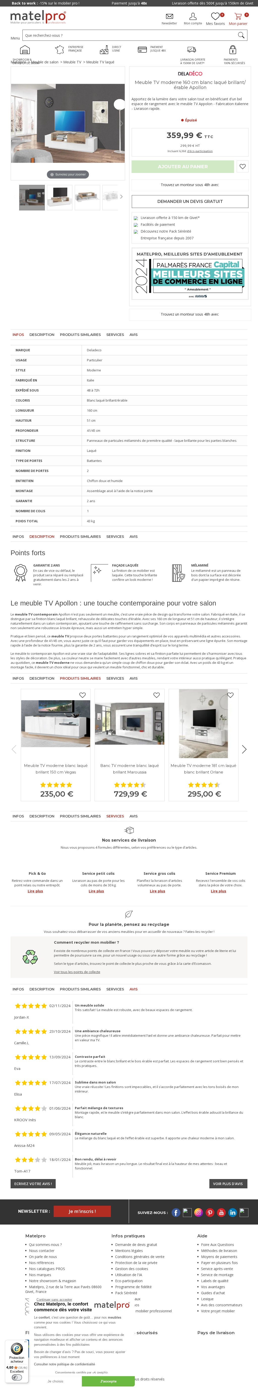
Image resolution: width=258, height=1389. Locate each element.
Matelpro (18, 62)
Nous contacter (41, 1250)
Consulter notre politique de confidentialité (64, 1364)
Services (115, 334)
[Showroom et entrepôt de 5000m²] (26, 50)
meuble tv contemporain (33, 653)
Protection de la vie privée (136, 1262)
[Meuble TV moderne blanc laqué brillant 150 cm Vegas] (55, 723)
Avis (134, 334)
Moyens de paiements (219, 1256)
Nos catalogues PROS (47, 1268)
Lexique (207, 1298)
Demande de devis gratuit (136, 1244)
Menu (15, 38)
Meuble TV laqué (100, 62)
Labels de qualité (215, 1280)
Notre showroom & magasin (52, 1280)
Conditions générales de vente (140, 1256)
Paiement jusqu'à (45, 3)
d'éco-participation (200, 151)
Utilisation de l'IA (128, 1274)
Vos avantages (213, 1286)
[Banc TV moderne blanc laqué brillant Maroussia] (129, 723)
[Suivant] (121, 123)
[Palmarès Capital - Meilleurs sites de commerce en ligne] (190, 273)
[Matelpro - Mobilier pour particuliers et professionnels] (38, 17)
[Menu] (25, 1343)
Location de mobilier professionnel (143, 1311)
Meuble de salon (44, 62)
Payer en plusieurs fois (219, 1262)
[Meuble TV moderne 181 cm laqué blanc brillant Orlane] (203, 723)
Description (41, 334)
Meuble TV (72, 62)
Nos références (41, 1262)
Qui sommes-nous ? (45, 1244)
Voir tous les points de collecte (77, 972)
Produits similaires (80, 334)
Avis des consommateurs (221, 1305)
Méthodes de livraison (219, 1250)
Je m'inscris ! (82, 1211)
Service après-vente (217, 1268)
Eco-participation (129, 1280)
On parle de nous (43, 1256)
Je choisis (55, 1381)
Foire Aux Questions (217, 1244)
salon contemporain (61, 623)
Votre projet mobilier (218, 1311)
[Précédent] (15, 123)
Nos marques (40, 1274)
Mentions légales (129, 1250)
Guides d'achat (213, 1292)
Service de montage (217, 1274)
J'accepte (108, 1381)
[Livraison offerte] (193, 50)
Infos (18, 334)
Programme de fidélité (133, 1286)
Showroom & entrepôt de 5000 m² (212, 3)
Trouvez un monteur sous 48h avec (190, 184)
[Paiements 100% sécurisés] (234, 50)
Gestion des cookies (131, 1268)
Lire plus (35, 891)
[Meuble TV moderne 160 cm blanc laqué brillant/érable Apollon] (32, 197)
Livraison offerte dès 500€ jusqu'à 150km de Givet (129, 3)
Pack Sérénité (126, 1292)
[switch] (17, 1377)
